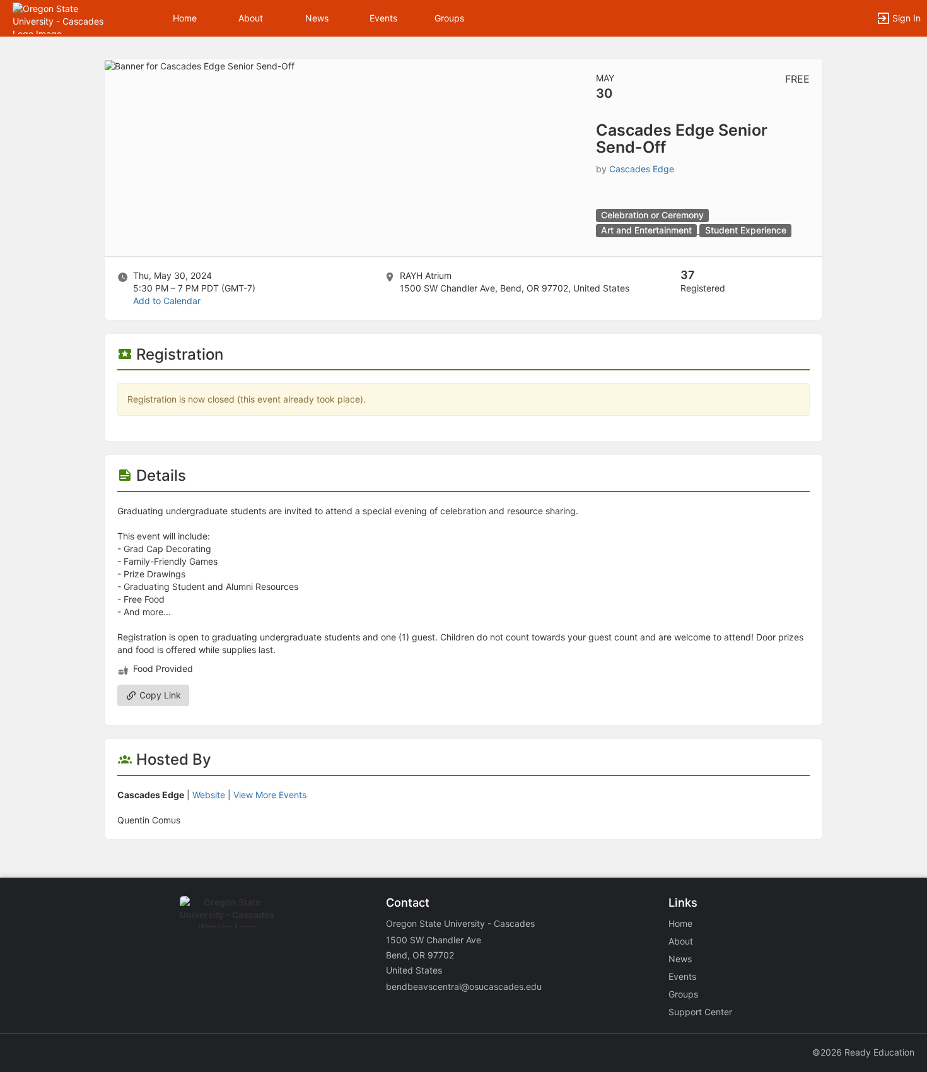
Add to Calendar (167, 300)
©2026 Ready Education (863, 1052)
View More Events (269, 794)
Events (383, 18)
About (250, 18)
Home (680, 923)
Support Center (700, 1011)
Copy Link (159, 695)
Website (208, 794)
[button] (65, 17)
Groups (449, 18)
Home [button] (185, 18)
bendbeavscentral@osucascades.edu (464, 986)
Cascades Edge (641, 168)
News (317, 18)
